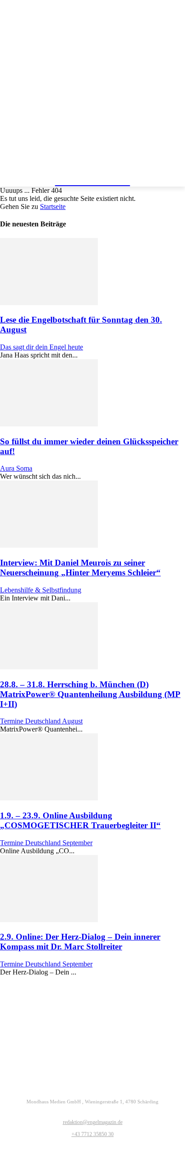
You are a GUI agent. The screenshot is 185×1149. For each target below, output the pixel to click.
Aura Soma (16, 468)
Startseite (53, 206)
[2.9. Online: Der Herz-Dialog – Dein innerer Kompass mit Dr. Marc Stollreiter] (49, 919)
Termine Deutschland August (41, 721)
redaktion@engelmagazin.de (93, 1122)
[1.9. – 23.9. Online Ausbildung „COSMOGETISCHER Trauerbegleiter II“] (49, 798)
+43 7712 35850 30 (92, 1134)
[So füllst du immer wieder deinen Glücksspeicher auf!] (49, 424)
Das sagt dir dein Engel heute (41, 347)
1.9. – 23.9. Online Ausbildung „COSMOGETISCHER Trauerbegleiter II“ (80, 820)
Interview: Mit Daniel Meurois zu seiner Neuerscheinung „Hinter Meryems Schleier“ (80, 567)
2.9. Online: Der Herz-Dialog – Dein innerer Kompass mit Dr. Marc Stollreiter (80, 941)
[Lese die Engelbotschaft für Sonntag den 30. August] (49, 302)
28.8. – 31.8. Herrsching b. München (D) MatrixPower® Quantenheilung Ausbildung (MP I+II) (90, 694)
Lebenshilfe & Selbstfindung (40, 590)
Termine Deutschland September (46, 843)
